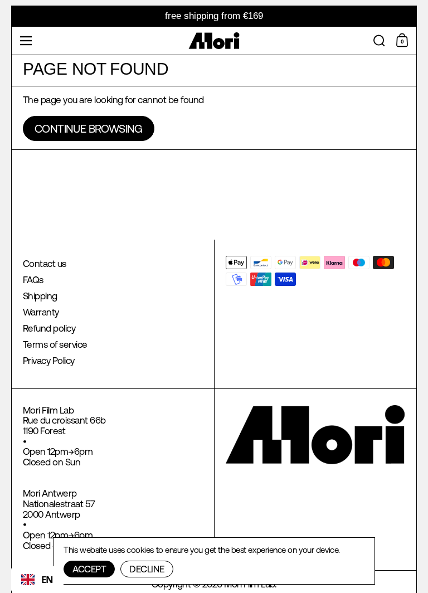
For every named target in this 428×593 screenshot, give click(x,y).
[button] (379, 40)
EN (47, 579)
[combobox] (37, 579)
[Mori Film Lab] (214, 40)
